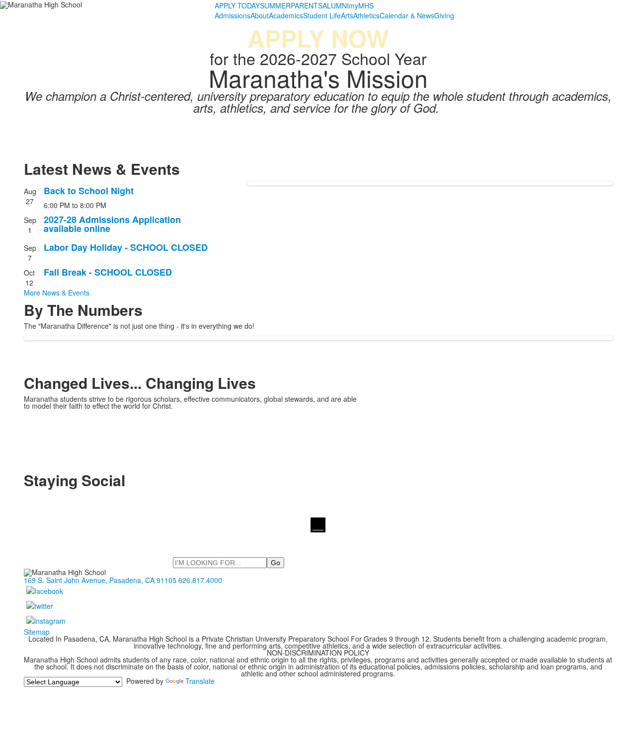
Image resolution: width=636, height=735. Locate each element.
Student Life (322, 15)
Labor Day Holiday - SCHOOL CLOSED (126, 247)
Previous (11, 367)
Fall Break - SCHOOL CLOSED (108, 272)
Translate (200, 681)
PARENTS (306, 5)
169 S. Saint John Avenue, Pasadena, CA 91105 (100, 580)
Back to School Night (89, 190)
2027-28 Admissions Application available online (112, 224)
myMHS (361, 5)
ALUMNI (335, 5)
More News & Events (56, 292)
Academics (286, 15)
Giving (444, 15)
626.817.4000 (200, 580)
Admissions (232, 15)
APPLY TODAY (237, 5)
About (259, 15)
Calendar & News (407, 15)
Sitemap (37, 632)
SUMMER (275, 5)
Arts (347, 15)
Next (624, 367)
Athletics (366, 15)
